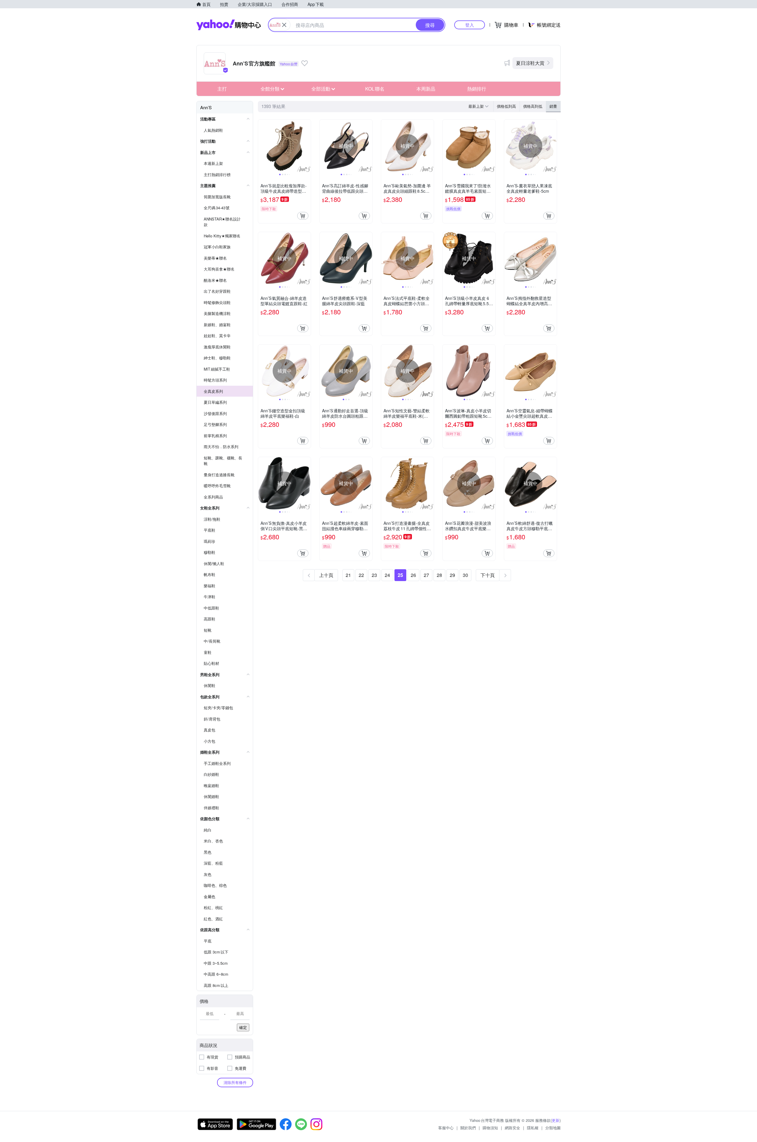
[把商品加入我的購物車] (302, 216)
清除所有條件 (235, 1082)
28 (439, 575)
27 (426, 575)
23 (374, 575)
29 (452, 575)
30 (465, 575)
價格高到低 (532, 106)
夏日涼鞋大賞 (530, 62)
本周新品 (425, 88)
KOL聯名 (374, 88)
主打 (222, 88)
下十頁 (488, 575)
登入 (469, 25)
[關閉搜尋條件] (284, 24)
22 (361, 575)
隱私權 (532, 1127)
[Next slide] (307, 146)
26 (413, 575)
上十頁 (326, 575)
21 (348, 575)
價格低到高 (506, 106)
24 (387, 575)
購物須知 (490, 1127)
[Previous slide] (262, 146)
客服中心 (446, 1127)
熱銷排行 (476, 88)
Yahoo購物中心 (228, 25)
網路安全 (512, 1127)
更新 (555, 1120)
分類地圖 (553, 1127)
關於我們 (468, 1127)
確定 (243, 1027)
